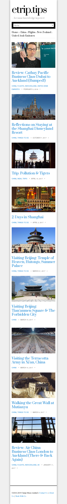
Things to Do (23, 138)
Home (15, 32)
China (23, 32)
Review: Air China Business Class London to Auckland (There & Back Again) (32, 453)
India (19, 179)
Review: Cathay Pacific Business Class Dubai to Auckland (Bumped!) (31, 76)
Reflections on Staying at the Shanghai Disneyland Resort (32, 128)
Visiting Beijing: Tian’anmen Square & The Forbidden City (33, 310)
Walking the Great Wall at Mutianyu (33, 405)
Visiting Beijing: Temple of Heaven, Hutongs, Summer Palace (33, 262)
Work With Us (20, 496)
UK (38, 465)
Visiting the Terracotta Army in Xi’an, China (30, 360)
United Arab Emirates (23, 35)
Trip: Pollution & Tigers (31, 173)
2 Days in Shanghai (27, 217)
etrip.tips (29, 9)
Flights (31, 32)
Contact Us (43, 492)
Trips (25, 179)
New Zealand (44, 32)
